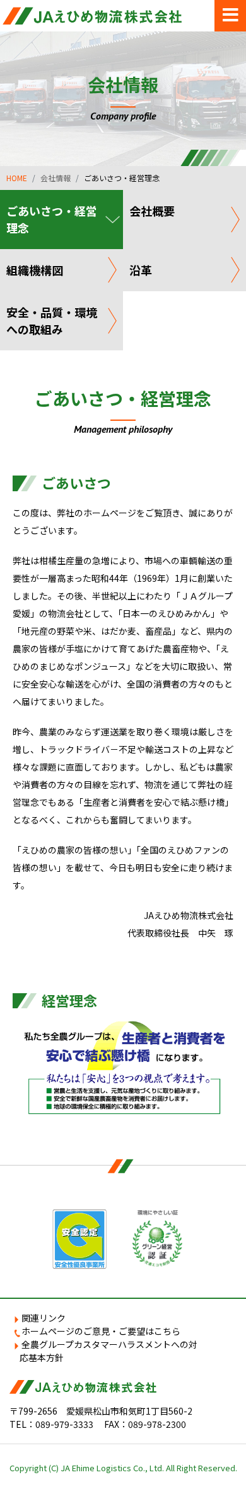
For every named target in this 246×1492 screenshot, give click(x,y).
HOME (16, 177)
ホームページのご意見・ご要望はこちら (100, 1331)
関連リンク (43, 1317)
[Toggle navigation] (230, 15)
